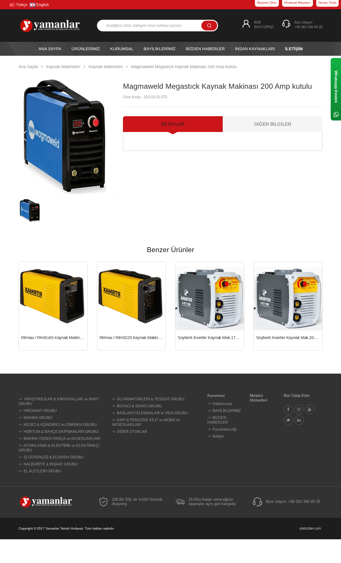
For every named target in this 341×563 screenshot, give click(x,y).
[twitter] (288, 420)
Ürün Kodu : (133, 97)
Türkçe (21, 5)
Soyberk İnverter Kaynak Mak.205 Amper (289, 337)
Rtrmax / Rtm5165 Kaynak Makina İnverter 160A (54, 337)
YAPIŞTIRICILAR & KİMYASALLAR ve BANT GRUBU (59, 401)
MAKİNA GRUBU (37, 418)
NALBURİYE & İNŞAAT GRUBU (50, 464)
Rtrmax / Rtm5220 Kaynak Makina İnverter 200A (133, 337)
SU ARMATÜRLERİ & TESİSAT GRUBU (150, 399)
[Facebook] (288, 409)
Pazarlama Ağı (224, 429)
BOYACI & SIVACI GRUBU (139, 406)
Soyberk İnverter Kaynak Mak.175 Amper (211, 337)
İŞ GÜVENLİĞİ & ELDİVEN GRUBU (53, 457)
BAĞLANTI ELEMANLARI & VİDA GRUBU (152, 413)
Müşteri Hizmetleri (258, 398)
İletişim (218, 436)
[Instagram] (299, 409)
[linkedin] (299, 420)
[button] (108, 136)
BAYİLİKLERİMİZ (226, 411)
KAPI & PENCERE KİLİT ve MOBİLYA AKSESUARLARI (146, 422)
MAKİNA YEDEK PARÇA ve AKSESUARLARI (61, 439)
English (42, 5)
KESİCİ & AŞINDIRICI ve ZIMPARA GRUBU (60, 425)
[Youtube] (309, 409)
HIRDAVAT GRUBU (40, 411)
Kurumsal (216, 396)
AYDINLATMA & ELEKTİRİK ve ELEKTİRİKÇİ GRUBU (59, 448)
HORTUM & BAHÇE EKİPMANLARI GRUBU (61, 432)
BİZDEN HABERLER (217, 420)
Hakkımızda (222, 404)
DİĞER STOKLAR (131, 432)
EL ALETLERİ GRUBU (42, 471)
